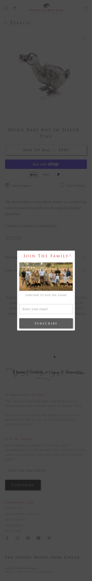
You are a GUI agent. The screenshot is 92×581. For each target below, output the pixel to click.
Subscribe (46, 323)
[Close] (70, 255)
